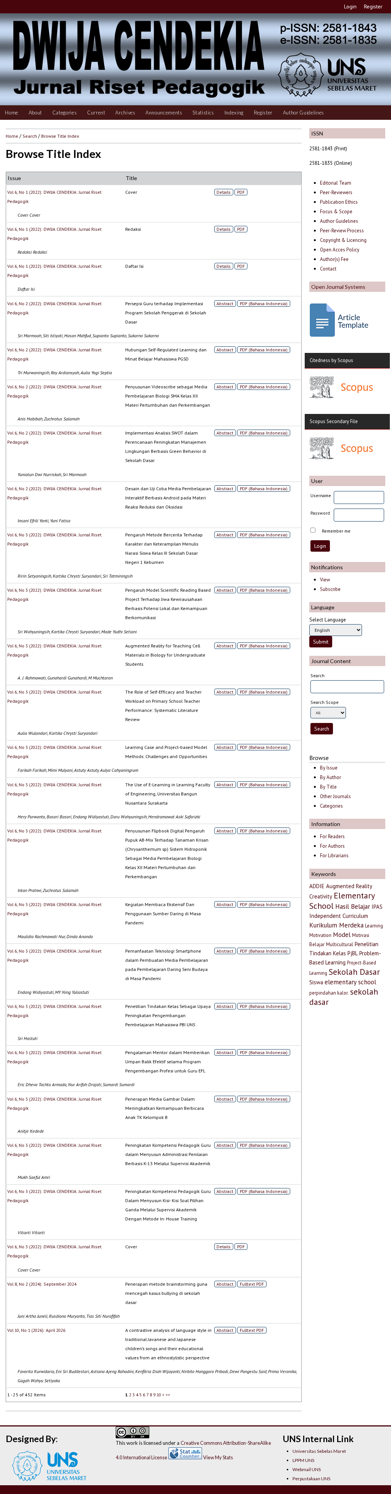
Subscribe (330, 589)
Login (350, 6)
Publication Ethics (339, 202)
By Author (330, 777)
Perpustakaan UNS (311, 1478)
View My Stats (218, 1457)
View (325, 579)
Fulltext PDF (252, 1284)
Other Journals (335, 796)
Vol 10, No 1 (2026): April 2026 (36, 1330)
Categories (64, 112)
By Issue (329, 768)
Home (11, 112)
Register (373, 6)
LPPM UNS (303, 1460)
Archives (125, 112)
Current (96, 112)
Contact (328, 269)
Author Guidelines (303, 112)
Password (320, 513)
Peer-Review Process (342, 230)
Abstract (225, 303)
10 (159, 1394)
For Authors (332, 846)
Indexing (234, 112)
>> (168, 1394)
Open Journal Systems (338, 286)
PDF (241, 192)
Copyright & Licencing (343, 240)
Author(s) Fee (334, 259)
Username (320, 495)
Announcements (164, 112)
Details (224, 192)
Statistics (203, 112)
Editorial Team (335, 183)
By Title (328, 787)
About (35, 112)
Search (30, 136)
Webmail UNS (306, 1469)
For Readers (332, 836)
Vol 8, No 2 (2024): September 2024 (41, 1284)
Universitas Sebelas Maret (319, 1451)
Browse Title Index (60, 136)
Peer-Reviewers (337, 192)
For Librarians (334, 855)
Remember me (336, 531)
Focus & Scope (336, 211)
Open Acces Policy (339, 249)
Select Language (327, 619)
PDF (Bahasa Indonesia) (264, 303)
